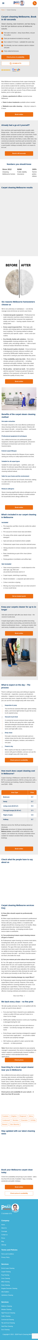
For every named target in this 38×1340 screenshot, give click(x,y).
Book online (19, 114)
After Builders (5, 1292)
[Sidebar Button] (3, 3)
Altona (31, 1116)
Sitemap (3, 1245)
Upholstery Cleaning (7, 1295)
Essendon (24, 1120)
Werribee (15, 1120)
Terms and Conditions (7, 1254)
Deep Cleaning (5, 1285)
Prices (3, 1238)
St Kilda (32, 1120)
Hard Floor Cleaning (7, 1326)
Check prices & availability (15, 57)
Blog (2, 1241)
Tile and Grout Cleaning (8, 1323)
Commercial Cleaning (7, 1319)
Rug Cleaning (5, 1275)
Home (3, 1224)
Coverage (4, 1231)
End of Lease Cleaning (7, 1268)
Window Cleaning (6, 1309)
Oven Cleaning (5, 1278)
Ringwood (23, 1116)
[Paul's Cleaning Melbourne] (19, 3)
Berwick (4, 1124)
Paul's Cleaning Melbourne (26, 1334)
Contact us (4, 1234)
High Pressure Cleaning (8, 1313)
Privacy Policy (5, 1257)
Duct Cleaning (5, 1329)
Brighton (14, 1116)
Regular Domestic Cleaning (9, 1288)
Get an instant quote (19, 596)
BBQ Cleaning (5, 1281)
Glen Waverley (14, 1124)
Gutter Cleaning (5, 1316)
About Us (4, 1228)
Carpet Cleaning (6, 1271)
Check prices (19, 1060)
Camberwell (6, 1120)
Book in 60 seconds (19, 153)
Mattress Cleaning (6, 1306)
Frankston (5, 1116)
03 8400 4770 (35, 3)
